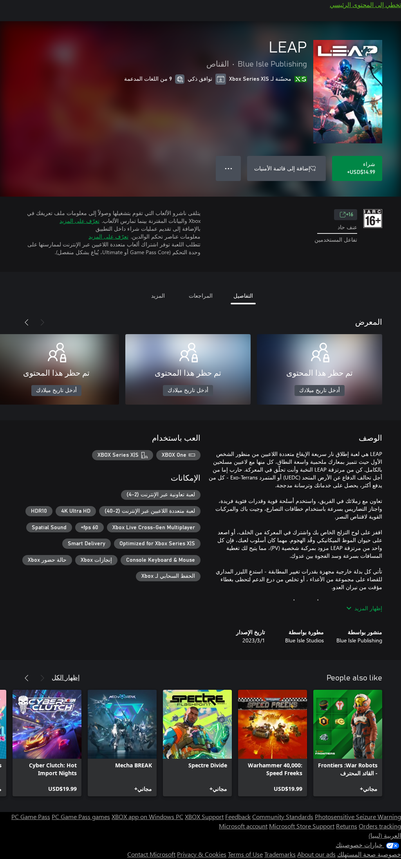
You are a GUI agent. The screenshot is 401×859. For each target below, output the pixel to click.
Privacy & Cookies (201, 854)
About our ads (316, 854)
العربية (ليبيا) (384, 835)
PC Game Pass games (81, 816)
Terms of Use (245, 854)
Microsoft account (243, 826)
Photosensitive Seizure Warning (358, 816)
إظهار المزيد (368, 608)
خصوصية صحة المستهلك (369, 854)
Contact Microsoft (151, 854)
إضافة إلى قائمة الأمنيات (282, 168)
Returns (346, 826)
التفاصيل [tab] (243, 295)
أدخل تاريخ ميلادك (319, 390)
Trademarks (280, 854)
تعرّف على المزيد (79, 220)
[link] (347, 743)
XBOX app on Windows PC (147, 816)
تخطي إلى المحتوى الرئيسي (365, 4)
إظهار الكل (65, 677)
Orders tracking (380, 826)
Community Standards (282, 816)
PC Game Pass (30, 816)
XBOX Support (204, 816)
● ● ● (228, 168)
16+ (349, 214)
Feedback (238, 816)
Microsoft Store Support (301, 826)
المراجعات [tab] (201, 295)
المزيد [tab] (158, 295)
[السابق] (42, 322)
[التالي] (26, 322)
